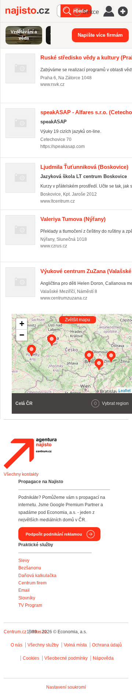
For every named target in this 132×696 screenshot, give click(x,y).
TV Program (30, 605)
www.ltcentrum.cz (57, 201)
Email (24, 590)
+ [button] (21, 323)
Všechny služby (43, 645)
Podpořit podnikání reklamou (54, 534)
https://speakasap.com (62, 146)
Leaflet (124, 390)
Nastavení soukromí (66, 687)
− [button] (21, 335)
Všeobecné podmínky (66, 658)
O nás (16, 645)
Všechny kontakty (21, 474)
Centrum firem (32, 583)
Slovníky (26, 598)
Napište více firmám (100, 35)
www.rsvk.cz (52, 84)
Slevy (23, 560)
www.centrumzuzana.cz (63, 298)
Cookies (31, 658)
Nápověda (103, 658)
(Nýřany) (73, 219)
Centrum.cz (15, 631)
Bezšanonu (29, 567)
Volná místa (75, 645)
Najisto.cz (31, 11)
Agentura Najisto (30, 453)
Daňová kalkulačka (37, 575)
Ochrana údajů (107, 645)
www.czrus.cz (53, 246)
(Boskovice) (84, 167)
